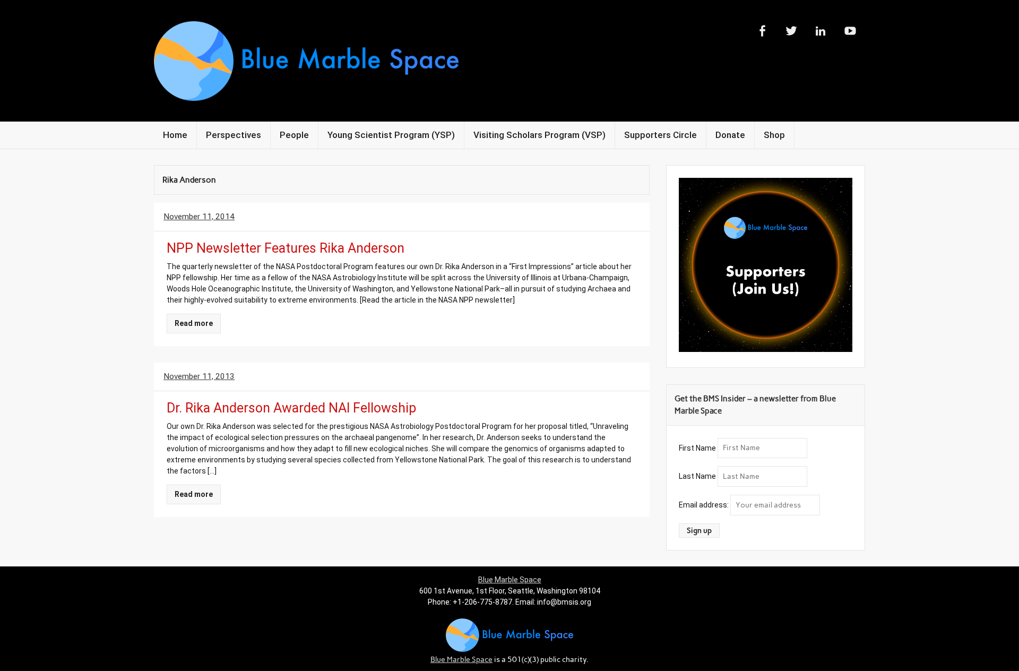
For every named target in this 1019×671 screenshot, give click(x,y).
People (294, 135)
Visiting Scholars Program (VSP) (539, 135)
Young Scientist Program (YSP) (391, 135)
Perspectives (233, 135)
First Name (697, 447)
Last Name (697, 476)
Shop (774, 135)
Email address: (704, 505)
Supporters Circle (660, 135)
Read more (194, 323)
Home (175, 135)
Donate (730, 135)
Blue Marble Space (509, 579)
